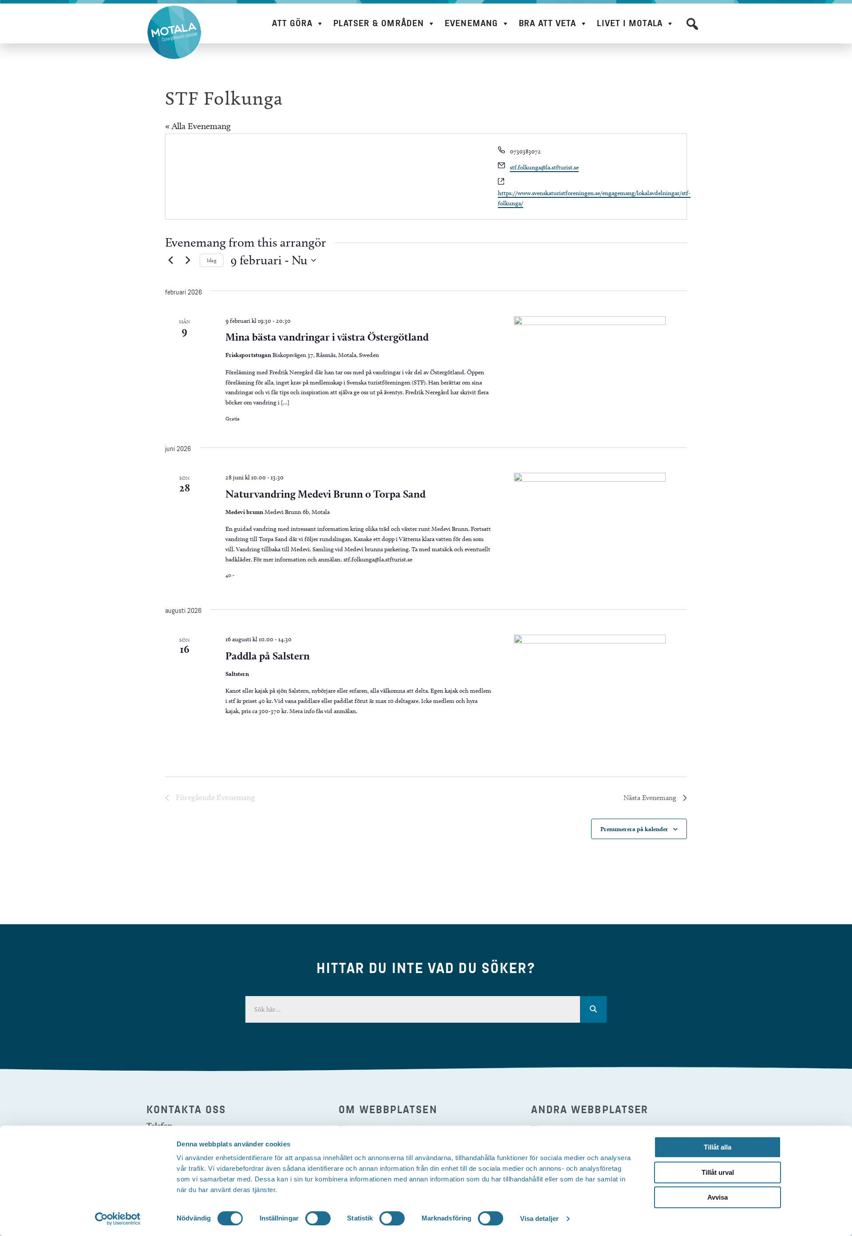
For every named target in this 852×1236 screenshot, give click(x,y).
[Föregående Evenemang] (170, 260)
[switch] (318, 1218)
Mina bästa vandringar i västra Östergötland (327, 336)
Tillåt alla (717, 1147)
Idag (212, 260)
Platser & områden (378, 23)
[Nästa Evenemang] (187, 260)
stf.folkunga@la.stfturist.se (544, 167)
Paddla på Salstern (267, 655)
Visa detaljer (539, 1218)
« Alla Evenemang (198, 126)
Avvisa (717, 1197)
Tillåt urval (718, 1172)
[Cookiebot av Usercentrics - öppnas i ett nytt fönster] (118, 1218)
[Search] (593, 1009)
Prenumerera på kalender (634, 828)
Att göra (292, 23)
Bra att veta (547, 23)
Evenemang (471, 23)
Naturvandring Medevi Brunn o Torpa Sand (325, 493)
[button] (692, 24)
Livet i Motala (629, 23)
